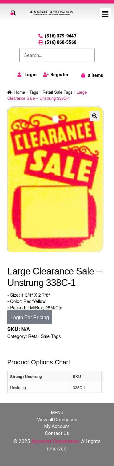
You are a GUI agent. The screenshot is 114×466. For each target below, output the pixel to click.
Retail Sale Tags (57, 92)
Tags (33, 92)
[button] (105, 14)
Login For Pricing (29, 317)
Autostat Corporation (55, 441)
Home (19, 92)
